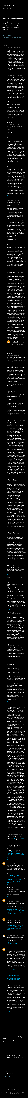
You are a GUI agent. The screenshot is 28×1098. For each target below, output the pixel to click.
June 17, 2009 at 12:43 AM (13, 480)
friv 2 (23, 876)
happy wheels (10, 942)
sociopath (19, 37)
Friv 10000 (10, 888)
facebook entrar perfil (13, 854)
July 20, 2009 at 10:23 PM (14, 533)
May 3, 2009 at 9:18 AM (19, 420)
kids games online (16, 876)
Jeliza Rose (15, 341)
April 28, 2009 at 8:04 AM (16, 75)
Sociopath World (9, 6)
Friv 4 (8, 834)
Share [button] (3, 35)
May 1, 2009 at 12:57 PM (19, 137)
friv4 (8, 875)
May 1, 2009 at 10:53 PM (13, 200)
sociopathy (4, 39)
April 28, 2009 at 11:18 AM (13, 124)
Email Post (8, 35)
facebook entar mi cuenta (14, 845)
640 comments (12, 1076)
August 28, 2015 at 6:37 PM (19, 863)
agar (16, 943)
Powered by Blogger (15, 1089)
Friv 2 (14, 838)
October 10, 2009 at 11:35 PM (14, 613)
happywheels (10, 943)
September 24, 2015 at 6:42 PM (15, 889)
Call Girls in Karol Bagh (13, 979)
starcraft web (16, 909)
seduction (14, 37)
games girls (13, 875)
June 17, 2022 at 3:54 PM (19, 985)
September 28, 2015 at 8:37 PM (15, 901)
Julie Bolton (10, 919)
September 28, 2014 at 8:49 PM (18, 705)
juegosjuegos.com (19, 878)
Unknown (9, 863)
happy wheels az (11, 907)
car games (14, 913)
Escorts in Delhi (11, 969)
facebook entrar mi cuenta (15, 855)
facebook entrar (11, 851)
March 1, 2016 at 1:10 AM (18, 935)
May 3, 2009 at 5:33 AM (13, 392)
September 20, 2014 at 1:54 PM (15, 666)
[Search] (25, 2)
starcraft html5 (21, 907)
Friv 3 (18, 838)
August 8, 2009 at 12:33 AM (17, 577)
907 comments (12, 1060)
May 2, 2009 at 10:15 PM (13, 355)
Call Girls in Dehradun (13, 975)
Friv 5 (22, 838)
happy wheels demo (12, 912)
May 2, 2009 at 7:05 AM (19, 272)
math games (16, 925)
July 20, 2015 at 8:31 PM (13, 846)
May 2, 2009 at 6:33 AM (19, 245)
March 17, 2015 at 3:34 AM (16, 834)
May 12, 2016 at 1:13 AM (18, 949)
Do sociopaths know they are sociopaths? (14, 1056)
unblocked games (12, 881)
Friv (21, 894)
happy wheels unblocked (17, 910)
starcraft (9, 909)
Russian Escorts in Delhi (13, 971)
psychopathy (9, 37)
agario (17, 942)
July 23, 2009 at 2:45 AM (20, 565)
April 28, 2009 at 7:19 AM (15, 47)
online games (14, 928)
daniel (8, 577)
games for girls (20, 853)
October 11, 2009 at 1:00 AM (14, 645)
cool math (13, 927)
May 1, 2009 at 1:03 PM (19, 167)
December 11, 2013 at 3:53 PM (18, 342)
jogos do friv (10, 878)
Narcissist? (9, 1074)
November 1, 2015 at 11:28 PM (14, 920)
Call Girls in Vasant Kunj (13, 978)
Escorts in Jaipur (11, 974)
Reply (8, 72)
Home (4, 8)
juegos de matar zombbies (14, 879)
